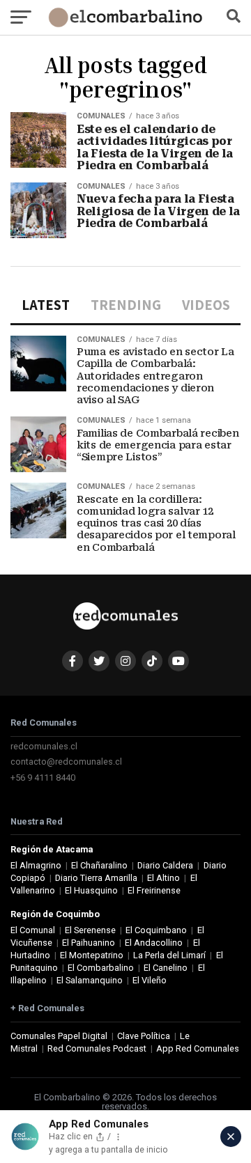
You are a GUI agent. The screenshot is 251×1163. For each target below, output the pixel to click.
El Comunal (32, 930)
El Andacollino (154, 942)
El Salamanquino (89, 980)
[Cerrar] (230, 1136)
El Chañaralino (99, 865)
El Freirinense (154, 890)
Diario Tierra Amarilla (96, 878)
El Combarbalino (101, 967)
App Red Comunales (197, 1048)
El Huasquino (91, 890)
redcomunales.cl (43, 746)
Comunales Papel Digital (58, 1036)
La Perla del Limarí (169, 955)
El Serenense (90, 930)
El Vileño (149, 980)
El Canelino (166, 967)
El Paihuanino (88, 942)
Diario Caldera (165, 865)
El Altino (163, 878)
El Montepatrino (91, 955)
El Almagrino (35, 865)
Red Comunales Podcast (96, 1048)
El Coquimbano (156, 930)
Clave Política (143, 1036)
